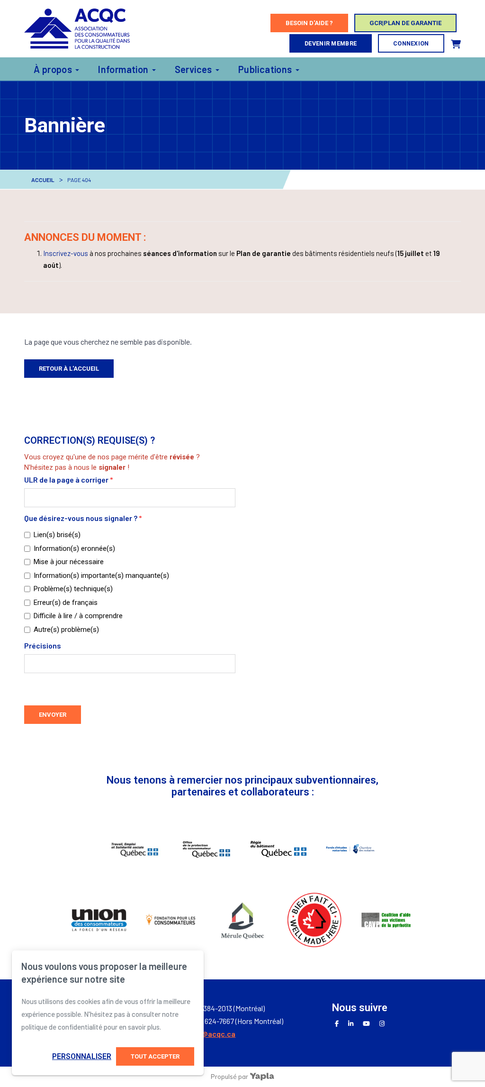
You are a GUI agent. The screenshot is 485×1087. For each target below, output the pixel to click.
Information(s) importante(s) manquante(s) (101, 575)
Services (193, 69)
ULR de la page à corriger (68, 479)
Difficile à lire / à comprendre (78, 616)
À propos (53, 69)
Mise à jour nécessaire (69, 561)
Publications (265, 69)
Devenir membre (331, 43)
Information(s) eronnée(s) (74, 548)
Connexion (411, 43)
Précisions (42, 645)
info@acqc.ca (211, 1033)
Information (123, 69)
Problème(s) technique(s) (73, 589)
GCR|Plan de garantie (405, 23)
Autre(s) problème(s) (66, 629)
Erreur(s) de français (66, 602)
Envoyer (52, 714)
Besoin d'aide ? (309, 23)
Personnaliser (81, 1056)
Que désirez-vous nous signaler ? (83, 517)
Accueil (42, 179)
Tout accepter (155, 1056)
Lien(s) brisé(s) (57, 534)
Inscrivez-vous (65, 253)
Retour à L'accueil (69, 368)
